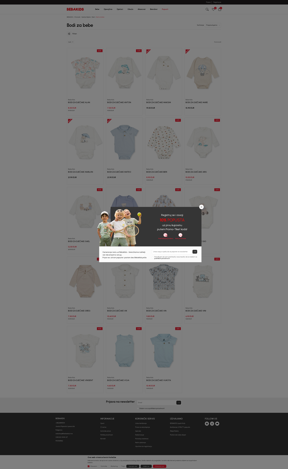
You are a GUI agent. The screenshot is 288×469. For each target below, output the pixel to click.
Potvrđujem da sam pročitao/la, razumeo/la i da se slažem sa (175, 257)
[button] (201, 207)
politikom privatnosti (162, 258)
